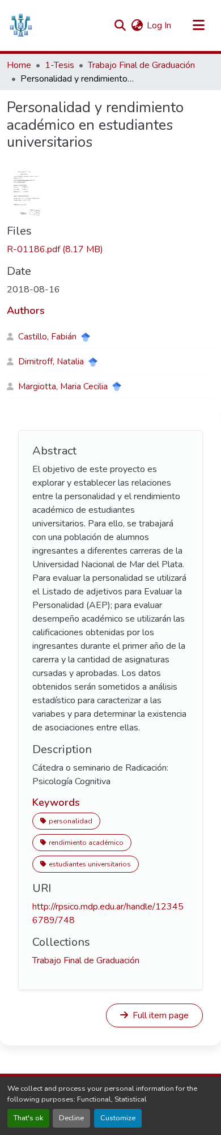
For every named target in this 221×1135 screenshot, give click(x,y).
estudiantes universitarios (90, 864)
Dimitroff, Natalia (51, 361)
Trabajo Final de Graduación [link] (141, 65)
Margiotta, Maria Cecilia (63, 386)
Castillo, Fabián (47, 336)
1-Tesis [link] (59, 65)
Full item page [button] (159, 1015)
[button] (21, 25)
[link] (110, 249)
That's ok (28, 1118)
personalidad (70, 821)
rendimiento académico (86, 842)
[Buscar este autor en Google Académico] (85, 337)
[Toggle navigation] (198, 25)
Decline (71, 1118)
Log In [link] (159, 25)
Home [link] (19, 65)
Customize (117, 1118)
